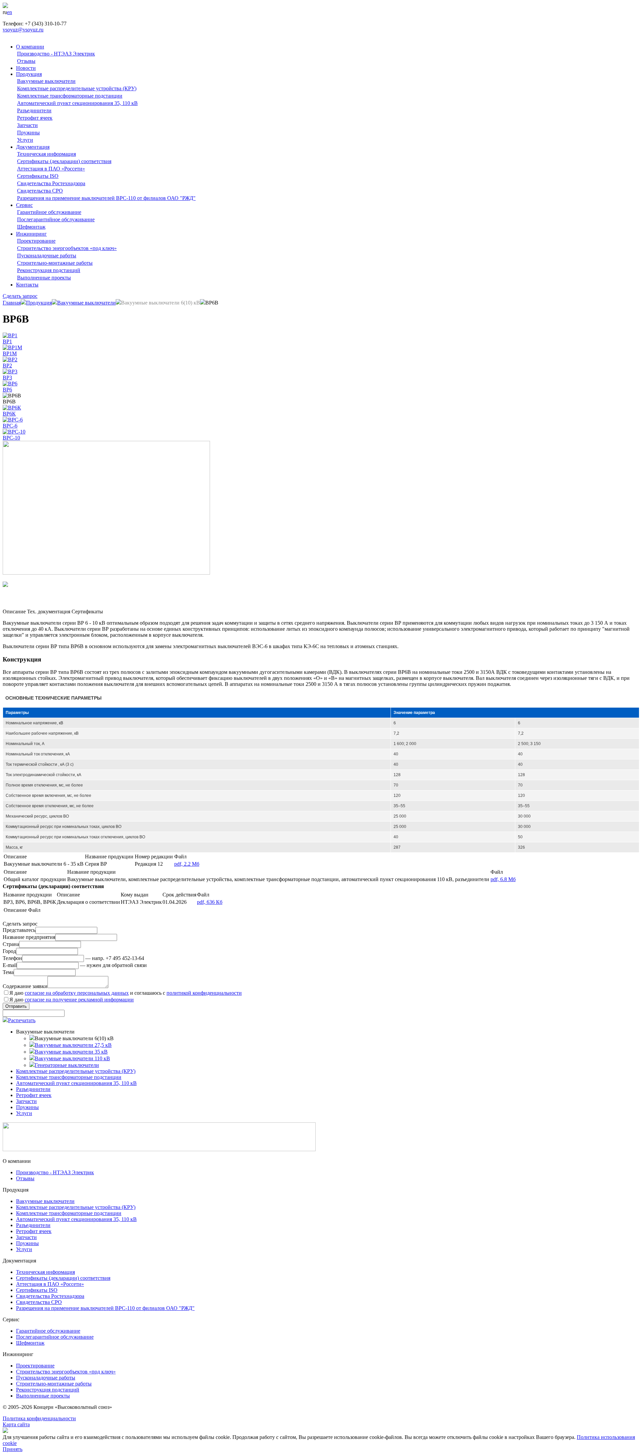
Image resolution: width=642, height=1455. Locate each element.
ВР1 (7, 341)
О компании (30, 46)
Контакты (27, 284)
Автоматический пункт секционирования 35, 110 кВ (77, 103)
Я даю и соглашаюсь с (125, 993)
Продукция (29, 74)
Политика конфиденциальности (39, 1418)
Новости (26, 68)
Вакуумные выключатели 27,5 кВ (73, 1045)
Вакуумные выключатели (46, 81)
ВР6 (7, 389)
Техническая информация (46, 154)
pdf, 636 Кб (209, 902)
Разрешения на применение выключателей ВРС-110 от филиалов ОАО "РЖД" (106, 198)
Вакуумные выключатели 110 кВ (72, 1058)
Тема (8, 972)
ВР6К (9, 413)
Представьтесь (19, 930)
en (9, 12)
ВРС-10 (11, 438)
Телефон (12, 958)
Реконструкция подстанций (48, 270)
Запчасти (27, 125)
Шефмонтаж (31, 227)
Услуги (25, 140)
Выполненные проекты (44, 277)
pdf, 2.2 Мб (186, 864)
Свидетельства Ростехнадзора (51, 183)
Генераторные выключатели (67, 1065)
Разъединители (34, 110)
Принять (12, 1449)
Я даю (71, 999)
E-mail (10, 965)
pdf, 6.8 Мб (503, 879)
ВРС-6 (10, 426)
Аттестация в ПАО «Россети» (51, 168)
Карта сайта (16, 1424)
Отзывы (26, 61)
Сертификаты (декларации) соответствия (64, 161)
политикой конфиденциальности (204, 993)
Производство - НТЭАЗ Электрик (56, 53)
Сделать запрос (20, 296)
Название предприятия (29, 937)
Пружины (28, 132)
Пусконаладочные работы (46, 255)
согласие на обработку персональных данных (77, 993)
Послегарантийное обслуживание (56, 219)
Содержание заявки (25, 986)
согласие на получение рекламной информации (79, 999)
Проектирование (36, 241)
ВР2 (7, 365)
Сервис (24, 205)
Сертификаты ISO (38, 176)
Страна (11, 944)
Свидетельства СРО (40, 191)
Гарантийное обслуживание (49, 212)
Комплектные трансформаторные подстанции (69, 96)
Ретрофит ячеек (34, 118)
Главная (12, 303)
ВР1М (10, 353)
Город (9, 951)
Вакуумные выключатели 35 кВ (71, 1052)
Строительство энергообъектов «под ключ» (67, 248)
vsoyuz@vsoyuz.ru (23, 29)
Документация (32, 147)
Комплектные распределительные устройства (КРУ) (76, 88)
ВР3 (7, 377)
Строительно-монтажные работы (55, 263)
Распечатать (21, 1020)
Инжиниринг (31, 234)
